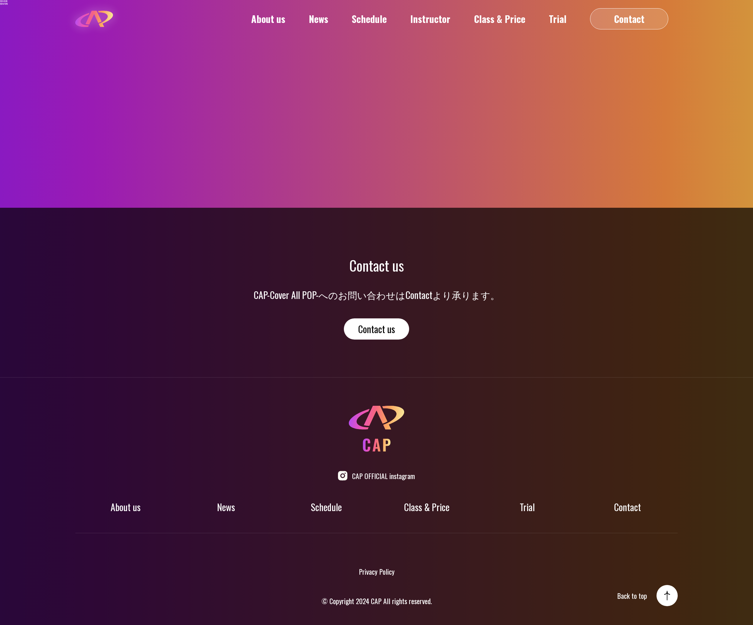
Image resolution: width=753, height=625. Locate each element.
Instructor (430, 19)
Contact (629, 19)
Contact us (376, 329)
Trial (558, 19)
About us (268, 19)
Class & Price (499, 19)
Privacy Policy (376, 571)
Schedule (369, 19)
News (318, 19)
